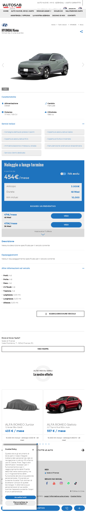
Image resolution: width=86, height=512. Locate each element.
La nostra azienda (41, 16)
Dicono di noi (58, 16)
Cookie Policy (76, 496)
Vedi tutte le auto (43, 450)
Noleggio (58, 11)
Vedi (66, 216)
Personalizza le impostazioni (20, 503)
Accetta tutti (21, 497)
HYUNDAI (73, 25)
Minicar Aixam (43, 11)
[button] (37, 444)
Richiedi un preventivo (43, 206)
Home (5, 11)
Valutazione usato (74, 11)
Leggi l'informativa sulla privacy (56, 496)
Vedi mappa (43, 349)
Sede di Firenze (52, 473)
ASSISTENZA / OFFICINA (20, 16)
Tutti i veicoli (62, 25)
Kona (81, 25)
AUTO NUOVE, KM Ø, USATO (22, 11)
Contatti (71, 16)
